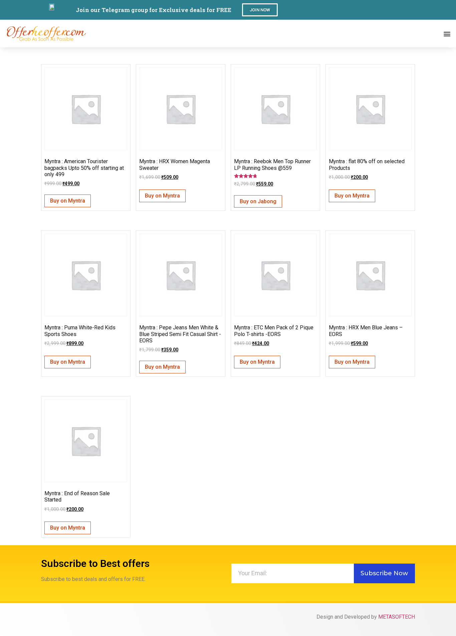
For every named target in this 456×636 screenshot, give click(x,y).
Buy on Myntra (67, 201)
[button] (260, 9)
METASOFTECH (396, 617)
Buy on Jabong (258, 201)
